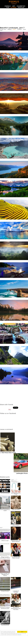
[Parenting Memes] (5, 624)
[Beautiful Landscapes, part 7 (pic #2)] (14, 69)
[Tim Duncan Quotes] (5, 492)
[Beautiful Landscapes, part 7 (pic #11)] (14, 259)
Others (13, 7)
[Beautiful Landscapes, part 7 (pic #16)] (14, 364)
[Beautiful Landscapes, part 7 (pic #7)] (14, 177)
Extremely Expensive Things (16, 493)
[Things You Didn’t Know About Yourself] (5, 556)
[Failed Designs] (16, 524)
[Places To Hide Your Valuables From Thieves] (5, 572)
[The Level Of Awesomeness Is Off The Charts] (16, 606)
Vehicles (21, 7)
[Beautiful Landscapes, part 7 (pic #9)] (14, 219)
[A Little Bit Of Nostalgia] (16, 590)
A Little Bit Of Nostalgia (16, 591)
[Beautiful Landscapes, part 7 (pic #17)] (14, 384)
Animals (8, 6)
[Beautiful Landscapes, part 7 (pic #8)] (14, 196)
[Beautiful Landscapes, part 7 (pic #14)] (14, 320)
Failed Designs (16, 525)
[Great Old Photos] (16, 508)
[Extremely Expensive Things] (16, 492)
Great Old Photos (16, 509)
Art (13, 6)
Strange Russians (5, 591)
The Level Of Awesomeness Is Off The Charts (15, 608)
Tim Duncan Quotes (5, 493)
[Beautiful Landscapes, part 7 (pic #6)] (14, 158)
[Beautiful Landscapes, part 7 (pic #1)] (14, 50)
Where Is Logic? (5, 540)
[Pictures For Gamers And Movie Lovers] (5, 606)
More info (19, 634)
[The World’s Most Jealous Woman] (16, 556)
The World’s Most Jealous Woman (16, 557)
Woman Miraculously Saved (5, 510)
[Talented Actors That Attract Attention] (16, 539)
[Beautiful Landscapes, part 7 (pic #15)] (14, 343)
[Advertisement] (14, 17)
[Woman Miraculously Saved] (5, 508)
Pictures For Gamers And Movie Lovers (5, 608)
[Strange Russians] (5, 590)
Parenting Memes (5, 625)
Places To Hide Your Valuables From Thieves (5, 574)
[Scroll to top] (23, 629)
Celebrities (21, 6)
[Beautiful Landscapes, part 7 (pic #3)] (14, 90)
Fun (7, 7)
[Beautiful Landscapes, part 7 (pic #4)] (14, 113)
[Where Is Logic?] (5, 539)
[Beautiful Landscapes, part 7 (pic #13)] (14, 297)
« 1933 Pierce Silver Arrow (8, 452)
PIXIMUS (14, 1)
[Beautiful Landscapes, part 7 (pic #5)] (14, 135)
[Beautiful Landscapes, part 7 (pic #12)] (14, 277)
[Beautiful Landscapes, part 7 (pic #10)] (14, 238)
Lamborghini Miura (21, 473)
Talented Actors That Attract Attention (16, 541)
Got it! (22, 631)
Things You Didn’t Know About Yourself (5, 557)
